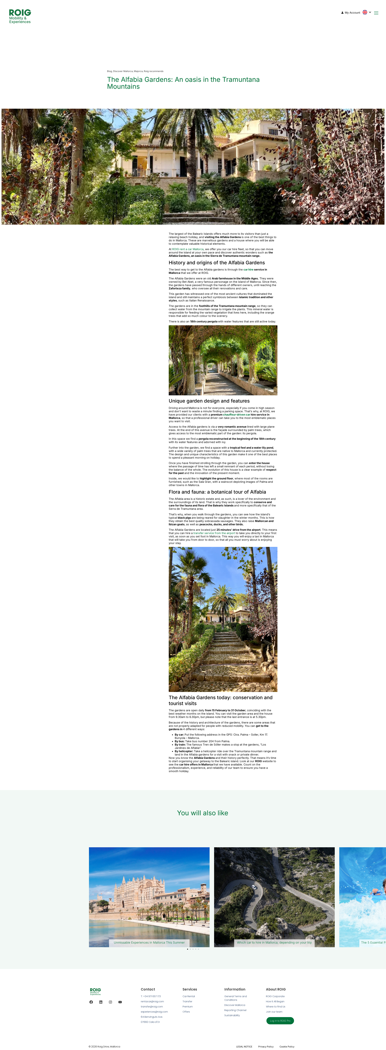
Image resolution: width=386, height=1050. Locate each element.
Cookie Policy (287, 1046)
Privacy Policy (266, 1046)
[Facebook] (91, 1002)
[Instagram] (110, 1002)
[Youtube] (120, 1002)
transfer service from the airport (214, 533)
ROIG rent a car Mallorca (188, 249)
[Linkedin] (101, 1002)
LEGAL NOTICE (244, 1046)
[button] (187, 949)
